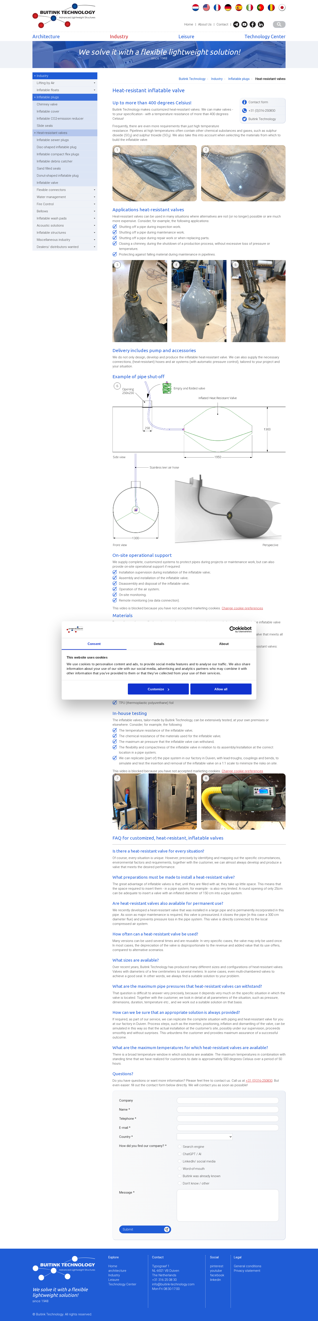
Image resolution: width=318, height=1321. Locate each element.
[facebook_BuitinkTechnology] (254, 24)
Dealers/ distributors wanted (58, 247)
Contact (222, 24)
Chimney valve (47, 104)
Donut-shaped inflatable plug (58, 176)
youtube (216, 1271)
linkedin (215, 1280)
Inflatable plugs (48, 97)
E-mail (124, 1128)
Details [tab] (159, 643)
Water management (51, 197)
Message (127, 1192)
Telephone (127, 1119)
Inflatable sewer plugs (53, 140)
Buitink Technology (192, 79)
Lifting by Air (46, 83)
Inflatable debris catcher (54, 161)
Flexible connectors (51, 190)
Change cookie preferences (242, 608)
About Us (205, 24)
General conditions (247, 1266)
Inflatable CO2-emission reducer (60, 119)
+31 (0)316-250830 (259, 1081)
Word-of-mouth (194, 1169)
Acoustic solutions (50, 225)
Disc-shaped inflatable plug (56, 147)
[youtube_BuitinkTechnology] (245, 24)
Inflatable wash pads (52, 218)
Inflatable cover (48, 111)
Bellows (42, 211)
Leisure (186, 36)
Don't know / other (196, 1183)
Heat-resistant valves (52, 133)
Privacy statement (247, 1271)
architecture (117, 1271)
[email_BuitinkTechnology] (237, 24)
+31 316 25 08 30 (164, 1280)
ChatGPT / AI (192, 1154)
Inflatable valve (47, 183)
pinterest (216, 1266)
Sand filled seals (49, 168)
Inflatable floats (48, 90)
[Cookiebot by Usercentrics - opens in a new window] (233, 629)
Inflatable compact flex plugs (58, 154)
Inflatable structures (51, 233)
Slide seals (45, 126)
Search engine (193, 1147)
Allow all (220, 689)
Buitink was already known (201, 1176)
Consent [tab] (94, 643)
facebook (217, 1275)
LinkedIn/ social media (199, 1161)
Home (188, 24)
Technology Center (265, 36)
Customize (156, 689)
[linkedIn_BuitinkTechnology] (262, 24)
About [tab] (224, 643)
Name (124, 1109)
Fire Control (45, 204)
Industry (119, 36)
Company (126, 1100)
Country (126, 1137)
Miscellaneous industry (53, 240)
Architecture (46, 36)
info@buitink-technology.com (173, 1284)
